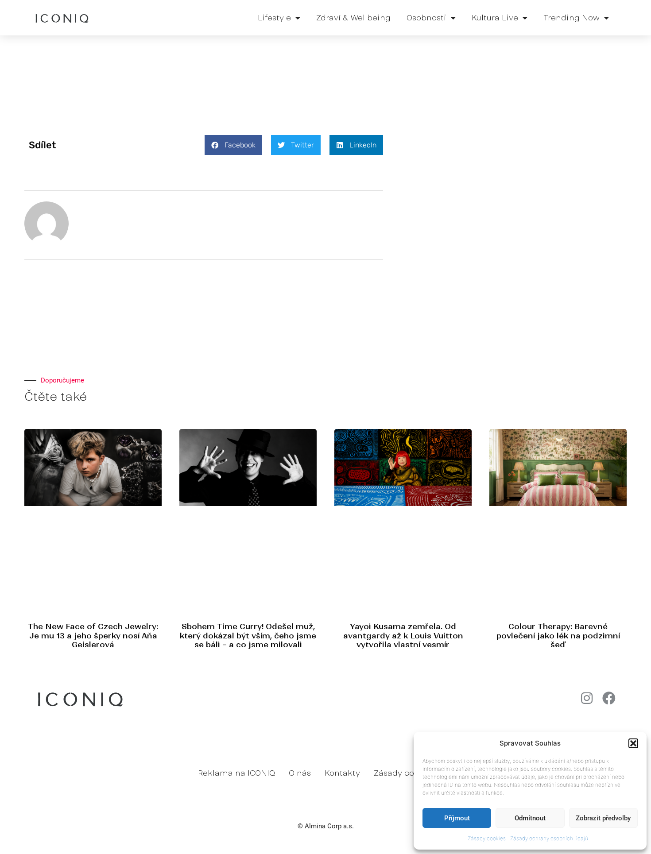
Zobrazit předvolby (603, 818)
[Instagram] (586, 698)
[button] (633, 743)
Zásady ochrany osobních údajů (549, 838)
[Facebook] (609, 698)
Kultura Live (495, 18)
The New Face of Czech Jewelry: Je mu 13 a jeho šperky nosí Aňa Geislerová (93, 635)
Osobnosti (426, 18)
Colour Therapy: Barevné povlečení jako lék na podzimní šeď (558, 635)
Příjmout (457, 818)
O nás (300, 773)
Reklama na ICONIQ (236, 773)
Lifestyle (274, 18)
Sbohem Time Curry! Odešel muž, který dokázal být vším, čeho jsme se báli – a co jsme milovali (248, 635)
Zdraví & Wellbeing (353, 18)
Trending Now (571, 18)
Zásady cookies (487, 838)
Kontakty (342, 773)
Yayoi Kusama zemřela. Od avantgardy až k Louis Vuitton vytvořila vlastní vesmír (403, 635)
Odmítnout (530, 818)
